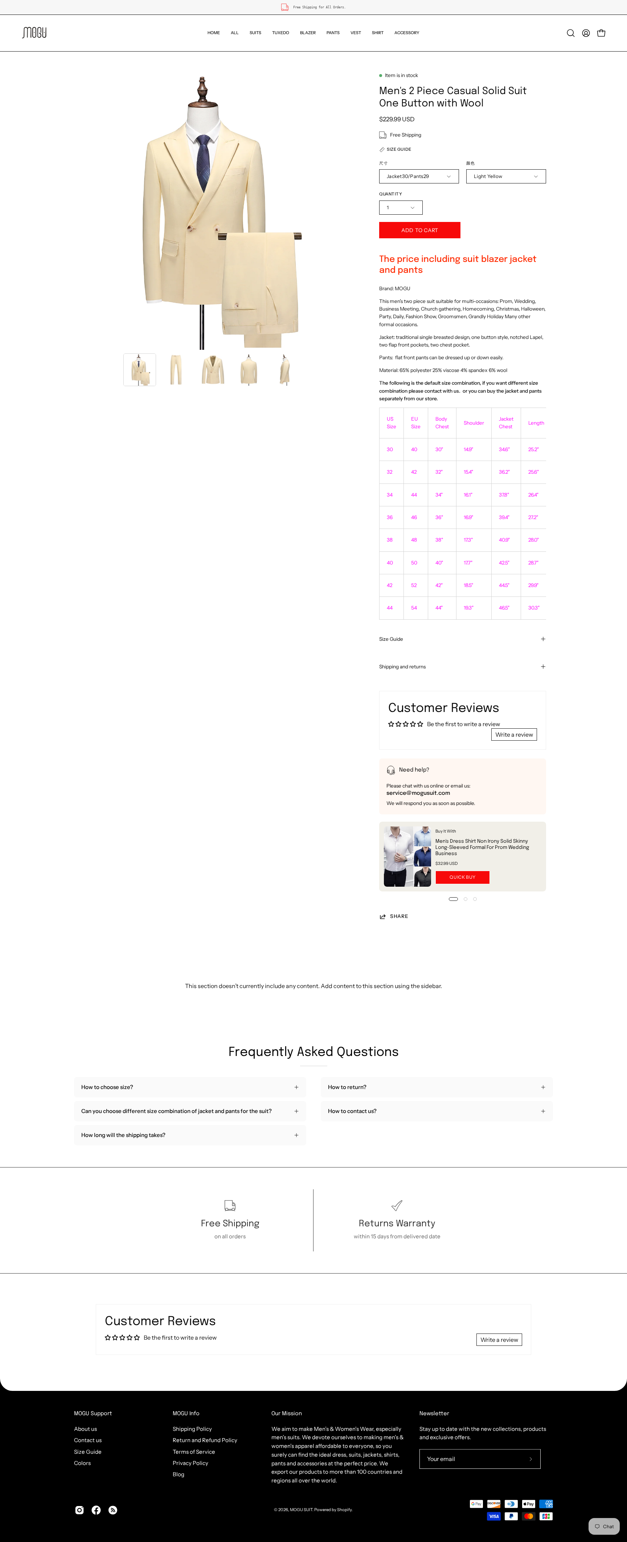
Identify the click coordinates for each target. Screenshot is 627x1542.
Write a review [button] (514, 734)
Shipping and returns (402, 666)
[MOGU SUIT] (34, 33)
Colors (82, 1463)
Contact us (88, 1440)
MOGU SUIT (301, 1509)
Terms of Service (194, 1451)
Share (399, 916)
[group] (313, 7)
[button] (255, 33)
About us (85, 1428)
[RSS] (112, 1510)
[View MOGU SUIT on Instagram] (79, 1510)
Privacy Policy (190, 1463)
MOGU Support (93, 1414)
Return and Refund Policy (205, 1440)
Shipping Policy (192, 1428)
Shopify (344, 1509)
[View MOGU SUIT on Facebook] (96, 1510)
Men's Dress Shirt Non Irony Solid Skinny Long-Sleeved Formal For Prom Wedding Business (482, 847)
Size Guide (391, 639)
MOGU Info (186, 1414)
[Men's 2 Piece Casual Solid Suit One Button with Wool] (139, 369)
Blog (178, 1474)
